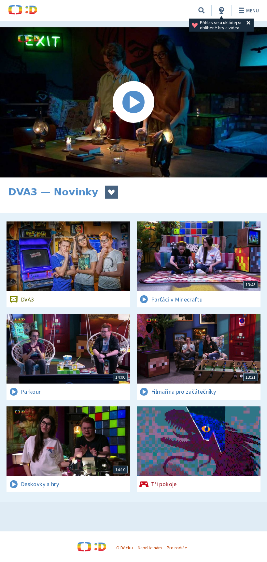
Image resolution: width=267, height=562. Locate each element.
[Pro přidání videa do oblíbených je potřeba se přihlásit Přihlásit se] (111, 192)
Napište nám (150, 548)
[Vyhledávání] (201, 10)
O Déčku (124, 548)
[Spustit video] (133, 102)
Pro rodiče (177, 548)
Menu (252, 10)
